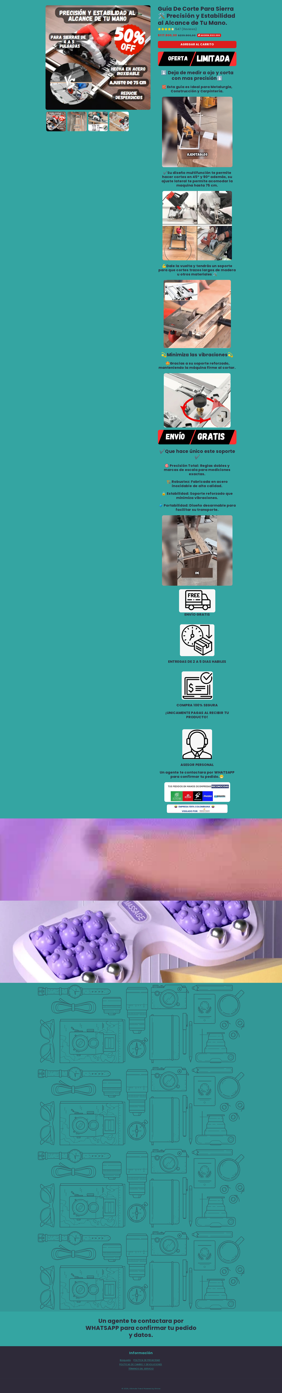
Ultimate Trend (136, 1388)
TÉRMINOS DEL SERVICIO (141, 1368)
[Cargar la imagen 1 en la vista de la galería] (56, 121)
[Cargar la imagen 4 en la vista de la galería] (119, 121)
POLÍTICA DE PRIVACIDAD (147, 1360)
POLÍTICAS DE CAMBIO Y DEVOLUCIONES (140, 1364)
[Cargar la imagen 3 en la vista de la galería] (98, 121)
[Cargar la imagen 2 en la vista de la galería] (77, 121)
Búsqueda (125, 1360)
